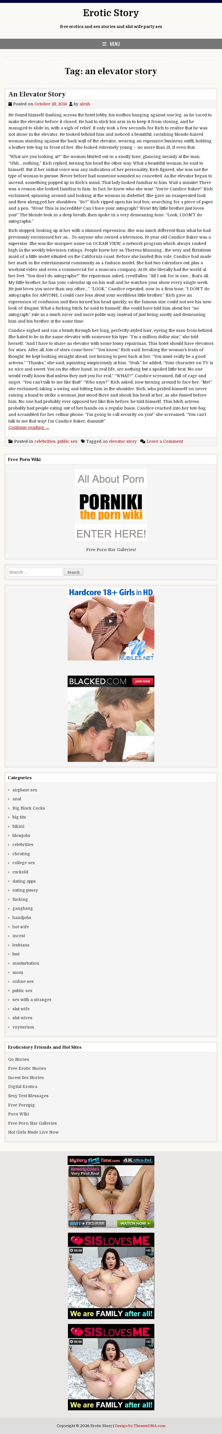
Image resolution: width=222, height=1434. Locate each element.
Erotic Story (111, 13)
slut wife (20, 1009)
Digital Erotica (22, 1086)
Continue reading (28, 427)
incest (18, 935)
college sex (23, 862)
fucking (20, 899)
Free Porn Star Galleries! (111, 549)
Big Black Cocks (28, 808)
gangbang (22, 908)
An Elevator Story (37, 94)
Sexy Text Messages (28, 1095)
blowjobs (21, 835)
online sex (23, 981)
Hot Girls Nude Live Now (33, 1132)
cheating (21, 853)
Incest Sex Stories (26, 1077)
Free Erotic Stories (27, 1068)
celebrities (45, 441)
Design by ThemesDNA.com (140, 1426)
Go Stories (18, 1059)
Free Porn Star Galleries (32, 1123)
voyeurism (23, 1027)
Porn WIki (18, 1114)
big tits (19, 817)
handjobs (21, 917)
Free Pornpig (21, 1105)
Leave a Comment (165, 441)
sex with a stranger (31, 999)
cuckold (20, 872)
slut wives (22, 1017)
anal (16, 799)
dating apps (24, 881)
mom (17, 972)
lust (15, 954)
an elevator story (120, 441)
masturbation (25, 963)
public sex (67, 441)
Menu (115, 43)
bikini (18, 826)
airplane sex (24, 790)
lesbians (20, 945)
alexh (84, 104)
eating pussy (25, 890)
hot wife (20, 927)
